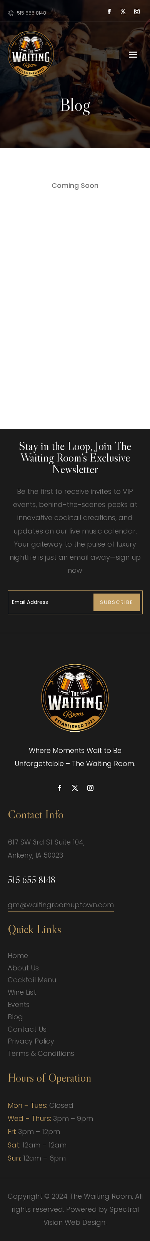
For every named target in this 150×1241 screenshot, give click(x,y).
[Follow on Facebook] (109, 11)
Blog (15, 1017)
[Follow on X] (123, 11)
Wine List (22, 992)
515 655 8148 (31, 13)
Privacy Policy (31, 1041)
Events (19, 1004)
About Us (23, 968)
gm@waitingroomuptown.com (61, 905)
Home (18, 955)
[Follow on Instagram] (137, 11)
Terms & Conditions (41, 1053)
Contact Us (27, 1029)
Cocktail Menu (32, 980)
